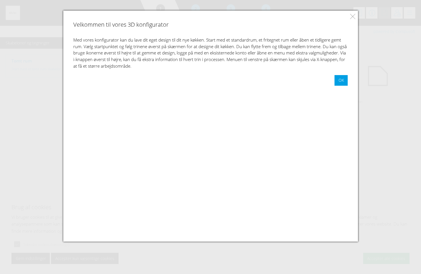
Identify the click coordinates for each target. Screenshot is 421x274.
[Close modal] (352, 16)
